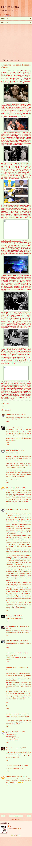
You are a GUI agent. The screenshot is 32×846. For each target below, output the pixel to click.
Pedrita (8, 414)
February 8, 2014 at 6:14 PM (21, 509)
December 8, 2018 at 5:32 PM (19, 776)
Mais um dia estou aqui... (12, 748)
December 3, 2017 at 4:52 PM (20, 765)
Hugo (7, 450)
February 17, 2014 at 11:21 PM (21, 714)
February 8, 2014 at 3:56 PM (16, 450)
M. (6, 616)
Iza (6, 427)
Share (3, 406)
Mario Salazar (9, 509)
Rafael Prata (9, 640)
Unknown (8, 488)
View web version (16, 819)
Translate (12, 16)
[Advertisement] (16, 42)
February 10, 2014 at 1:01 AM (20, 640)
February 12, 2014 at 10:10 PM (20, 653)
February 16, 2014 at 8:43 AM (20, 667)
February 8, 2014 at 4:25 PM (18, 488)
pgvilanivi (8, 732)
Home (16, 816)
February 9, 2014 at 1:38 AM (15, 616)
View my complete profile (14, 828)
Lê (10, 826)
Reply (7, 421)
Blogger (19, 835)
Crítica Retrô (10, 7)
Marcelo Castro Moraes (12, 626)
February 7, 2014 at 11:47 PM (17, 414)
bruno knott (9, 714)
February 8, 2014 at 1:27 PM (15, 427)
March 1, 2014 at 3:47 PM (18, 732)
